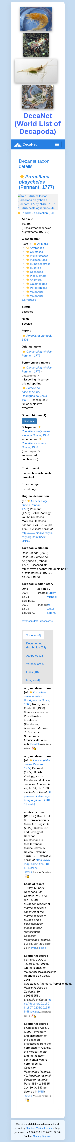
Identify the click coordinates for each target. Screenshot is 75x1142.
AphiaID (27, 218)
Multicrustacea (39, 255)
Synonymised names (36, 362)
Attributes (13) (35, 655)
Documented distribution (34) (36, 645)
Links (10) (32, 672)
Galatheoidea (38, 283)
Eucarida (35, 267)
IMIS (34, 947)
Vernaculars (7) (36, 663)
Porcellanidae (38, 287)
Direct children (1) (34, 415)
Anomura (36, 279)
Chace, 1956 (36, 433)
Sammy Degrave (42, 1136)
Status (26, 306)
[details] (26, 541)
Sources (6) (33, 635)
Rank (25, 318)
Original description (35, 496)
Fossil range (30, 484)
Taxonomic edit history (37, 583)
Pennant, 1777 (35, 505)
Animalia (42, 243)
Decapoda (36, 271)
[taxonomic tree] (31, 621)
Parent (26, 330)
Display (28, 421)
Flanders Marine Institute (39, 1128)
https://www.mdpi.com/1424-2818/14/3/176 (37, 863)
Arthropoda (37, 247)
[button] (22, 176)
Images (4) (33, 680)
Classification (31, 238)
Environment (30, 468)
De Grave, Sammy (51, 608)
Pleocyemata (38, 275)
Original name (31, 346)
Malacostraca (38, 259)
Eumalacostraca (40, 263)
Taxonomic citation (35, 547)
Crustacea (36, 251)
